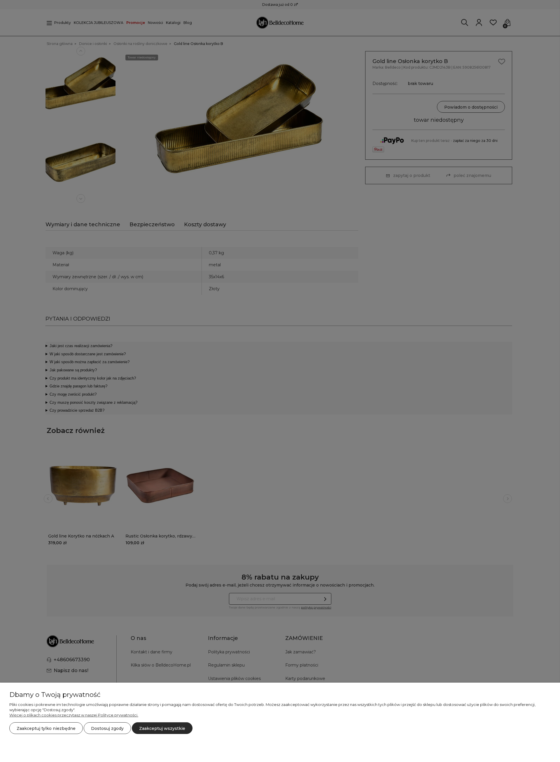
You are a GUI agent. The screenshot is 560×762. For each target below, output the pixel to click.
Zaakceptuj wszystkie (162, 728)
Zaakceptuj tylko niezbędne (46, 728)
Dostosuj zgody (107, 728)
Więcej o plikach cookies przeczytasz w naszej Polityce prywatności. (73, 715)
